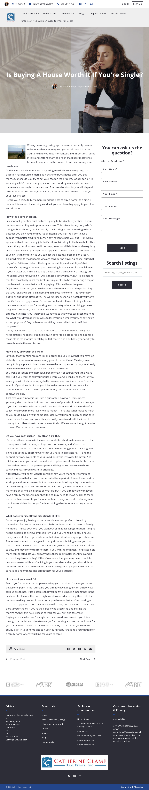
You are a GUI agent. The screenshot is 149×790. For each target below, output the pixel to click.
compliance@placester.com (126, 732)
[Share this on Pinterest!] (85, 649)
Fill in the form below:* (112, 161)
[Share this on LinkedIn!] (79, 649)
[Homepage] (11, 17)
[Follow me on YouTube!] (91, 4)
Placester (138, 787)
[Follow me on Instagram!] (86, 4)
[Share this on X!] (74, 649)
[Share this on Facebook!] (68, 649)
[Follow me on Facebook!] (80, 4)
